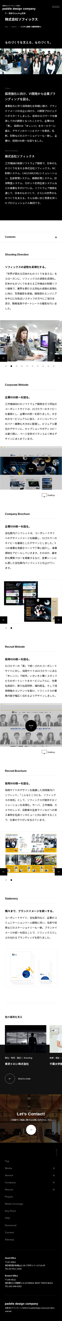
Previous (3, 358)
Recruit (9, 1189)
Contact (9, 1232)
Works (14, 27)
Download (10, 1225)
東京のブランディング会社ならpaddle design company (27, 1308)
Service (9, 1175)
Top (6, 27)
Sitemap (9, 1239)
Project (9, 1196)
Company (10, 1182)
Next (58, 358)
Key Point (10, 1211)
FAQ (7, 1218)
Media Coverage (14, 1203)
